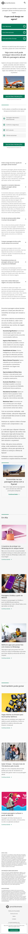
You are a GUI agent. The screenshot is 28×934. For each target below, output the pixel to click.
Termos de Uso (14, 913)
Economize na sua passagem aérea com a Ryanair (14, 481)
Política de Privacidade (14, 911)
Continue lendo (14, 930)
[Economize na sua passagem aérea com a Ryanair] (14, 471)
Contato (14, 919)
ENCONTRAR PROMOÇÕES (14, 96)
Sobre (14, 916)
